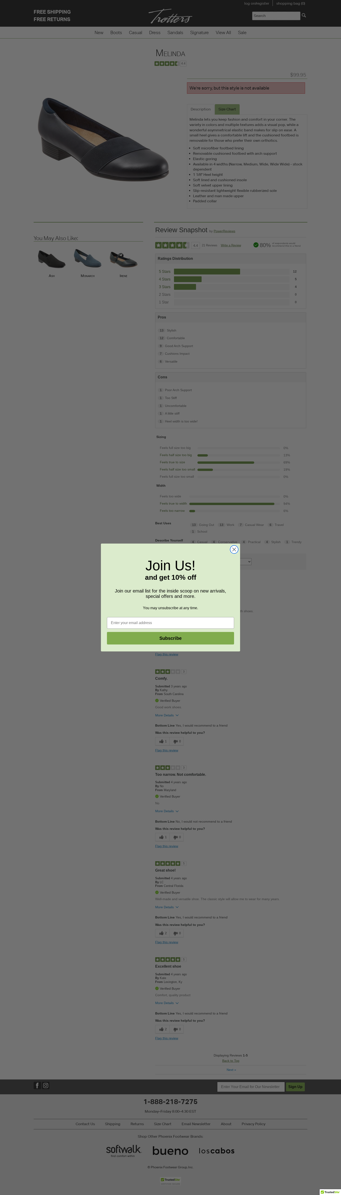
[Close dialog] (234, 549)
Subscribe (170, 638)
